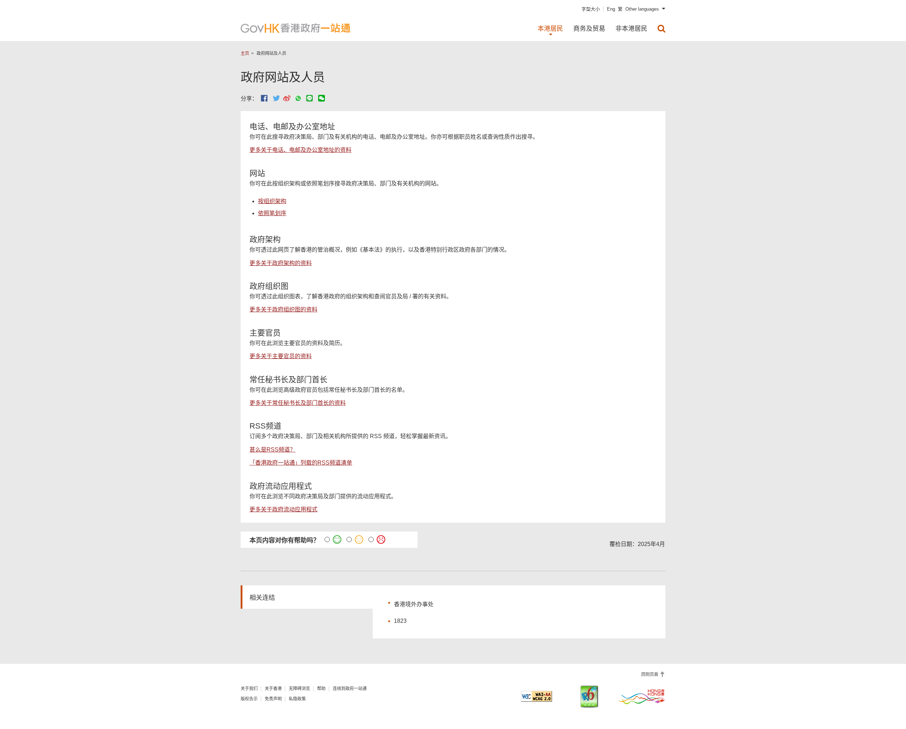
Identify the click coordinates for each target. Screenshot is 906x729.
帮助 (321, 688)
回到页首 (650, 674)
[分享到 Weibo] (287, 98)
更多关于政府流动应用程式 (283, 509)
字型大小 (590, 9)
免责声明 (273, 698)
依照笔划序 (272, 213)
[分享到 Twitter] (276, 98)
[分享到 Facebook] (264, 98)
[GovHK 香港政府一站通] (295, 28)
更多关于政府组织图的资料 (283, 309)
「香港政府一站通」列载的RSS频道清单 (301, 463)
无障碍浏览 (299, 688)
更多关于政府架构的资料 (281, 263)
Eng (611, 9)
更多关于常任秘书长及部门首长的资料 (298, 403)
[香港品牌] (641, 696)
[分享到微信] (321, 98)
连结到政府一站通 (350, 688)
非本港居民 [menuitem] (631, 28)
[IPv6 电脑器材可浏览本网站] (589, 696)
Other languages (642, 9)
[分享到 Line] (309, 98)
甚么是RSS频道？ (273, 450)
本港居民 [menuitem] (550, 28)
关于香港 (273, 688)
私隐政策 (297, 698)
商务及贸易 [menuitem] (589, 28)
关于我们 (249, 688)
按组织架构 (272, 201)
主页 (245, 53)
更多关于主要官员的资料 (281, 356)
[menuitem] (661, 29)
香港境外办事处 (414, 604)
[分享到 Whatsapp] (298, 98)
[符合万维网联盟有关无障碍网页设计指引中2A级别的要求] (536, 696)
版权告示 (249, 698)
